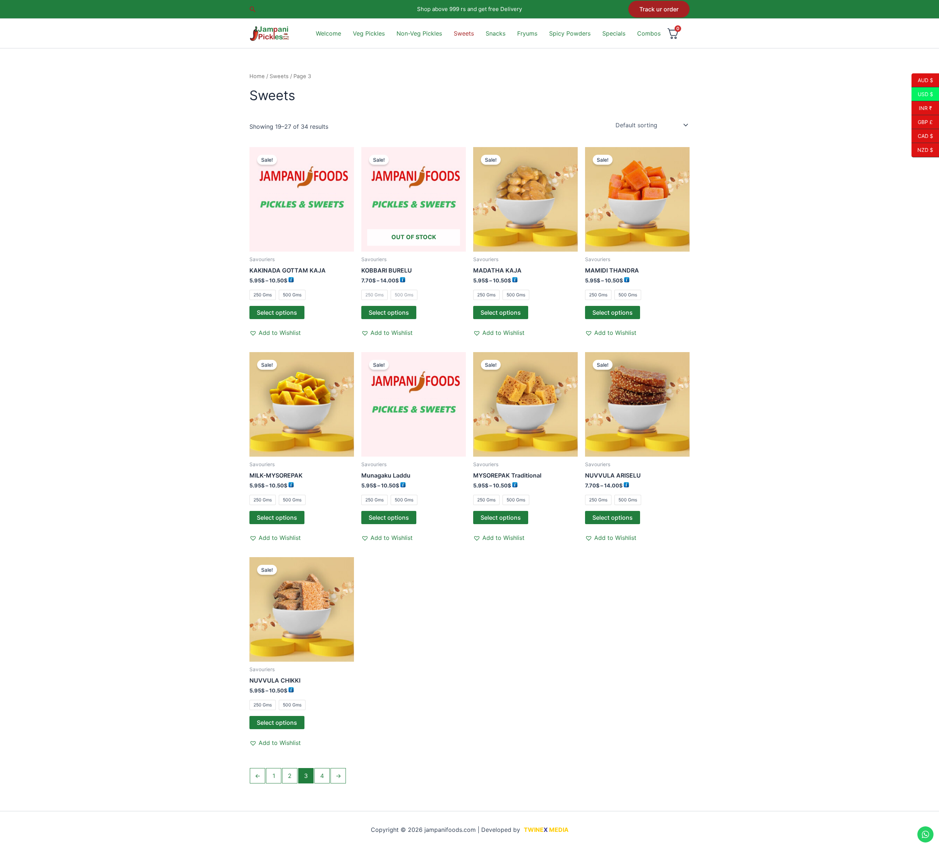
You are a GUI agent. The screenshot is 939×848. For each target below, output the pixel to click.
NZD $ (922, 150)
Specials (613, 33)
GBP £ (922, 121)
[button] (252, 9)
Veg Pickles (369, 33)
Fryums (527, 33)
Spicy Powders (570, 33)
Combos (649, 33)
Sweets (464, 33)
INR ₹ (921, 108)
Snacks (495, 33)
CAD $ (922, 135)
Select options (277, 312)
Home (257, 76)
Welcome (328, 33)
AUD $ (922, 80)
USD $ (922, 94)
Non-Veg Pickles (419, 33)
